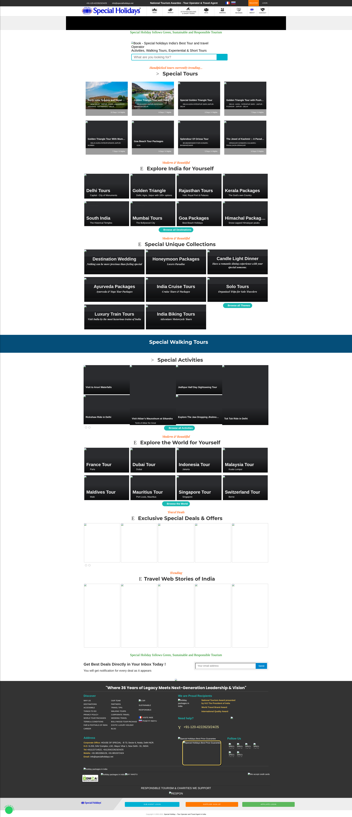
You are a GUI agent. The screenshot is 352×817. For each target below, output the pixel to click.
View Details (106, 190)
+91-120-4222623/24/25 (96, 3)
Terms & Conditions (93, 722)
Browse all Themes (238, 305)
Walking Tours (118, 711)
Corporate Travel (120, 715)
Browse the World (177, 503)
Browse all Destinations (177, 229)
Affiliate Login (268, 804)
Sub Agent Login (152, 804)
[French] (227, 3)
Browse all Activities (180, 428)
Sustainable (145, 705)
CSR (143, 701)
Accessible (89, 708)
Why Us (87, 701)
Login (264, 3)
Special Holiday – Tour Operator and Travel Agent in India (185, 814)
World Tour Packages (95, 718)
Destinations (90, 704)
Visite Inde (147, 717)
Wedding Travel (119, 718)
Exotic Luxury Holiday (122, 725)
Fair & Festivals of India (96, 725)
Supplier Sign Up (212, 804)
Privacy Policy (91, 715)
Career (87, 729)
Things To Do (90, 711)
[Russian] (233, 3)
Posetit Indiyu (149, 721)
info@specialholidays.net (122, 3)
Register (253, 3)
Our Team (115, 701)
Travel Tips (116, 708)
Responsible (145, 710)
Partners (116, 704)
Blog (113, 729)
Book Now (106, 98)
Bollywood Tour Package (124, 722)
